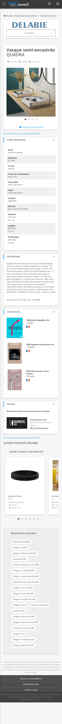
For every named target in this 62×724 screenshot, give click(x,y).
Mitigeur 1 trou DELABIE (22, 588)
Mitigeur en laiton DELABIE (24, 616)
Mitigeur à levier (19, 605)
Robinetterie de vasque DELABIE (26, 582)
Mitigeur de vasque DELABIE (24, 599)
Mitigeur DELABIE (20, 547)
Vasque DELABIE (19, 559)
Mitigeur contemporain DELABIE (26, 576)
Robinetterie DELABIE (21, 542)
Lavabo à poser (19, 611)
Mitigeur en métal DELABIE (24, 570)
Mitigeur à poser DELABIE (23, 593)
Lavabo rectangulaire (39, 605)
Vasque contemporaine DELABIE (26, 565)
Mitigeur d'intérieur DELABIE (24, 553)
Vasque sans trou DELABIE (23, 628)
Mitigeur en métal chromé (23, 639)
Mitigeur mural (19, 634)
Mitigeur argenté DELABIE (23, 645)
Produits (29, 33)
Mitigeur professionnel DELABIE (26, 622)
